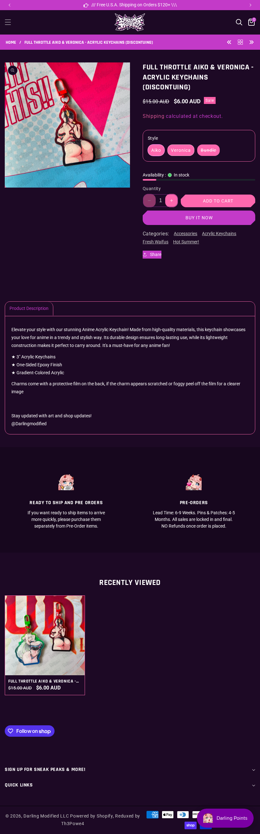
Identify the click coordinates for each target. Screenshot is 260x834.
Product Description (29, 308)
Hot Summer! (186, 241)
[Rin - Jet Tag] (229, 42)
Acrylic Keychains (219, 233)
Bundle (210, 151)
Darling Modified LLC (46, 815)
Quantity (152, 188)
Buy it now (199, 217)
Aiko (156, 150)
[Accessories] (240, 42)
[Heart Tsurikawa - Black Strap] (251, 42)
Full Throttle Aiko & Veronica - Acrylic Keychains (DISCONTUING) (44, 681)
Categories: (156, 234)
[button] (250, 5)
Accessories (185, 233)
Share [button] (155, 254)
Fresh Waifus (155, 241)
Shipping (154, 116)
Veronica (181, 150)
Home (11, 42)
